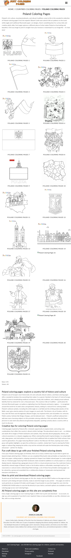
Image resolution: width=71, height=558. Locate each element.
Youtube (50, 553)
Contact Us (51, 549)
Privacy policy (29, 551)
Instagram (28, 553)
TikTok (4, 556)
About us (5, 549)
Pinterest (51, 551)
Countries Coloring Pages (28, 9)
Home (11, 9)
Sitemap (4, 553)
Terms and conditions (32, 549)
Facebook (39, 556)
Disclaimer (5, 551)
